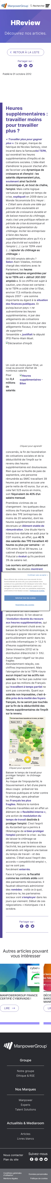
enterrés (24, 869)
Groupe (25, 1060)
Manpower (25, 1100)
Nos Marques (25, 1089)
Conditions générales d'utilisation (12, 1174)
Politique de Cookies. (37, 591)
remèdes (16, 889)
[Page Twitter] (46, 1159)
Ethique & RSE (25, 1075)
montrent (37, 569)
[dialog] (25, 591)
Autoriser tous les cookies (25, 598)
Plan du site (10, 1159)
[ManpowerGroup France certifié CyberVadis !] (19, 979)
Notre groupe (25, 1071)
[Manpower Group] (15, 5)
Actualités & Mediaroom (25, 1123)
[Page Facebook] (31, 1159)
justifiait (27, 334)
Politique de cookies (39, 1178)
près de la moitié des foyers (28, 698)
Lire (7, 1008)
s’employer (29, 897)
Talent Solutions (25, 1109)
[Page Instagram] (36, 1159)
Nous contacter (13, 1155)
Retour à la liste (26, 52)
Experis (25, 1104)
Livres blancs (25, 1138)
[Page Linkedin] (41, 1159)
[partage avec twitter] (31, 65)
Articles (25, 1134)
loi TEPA (41, 150)
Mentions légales (10, 1178)
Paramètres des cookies (25, 605)
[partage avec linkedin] (25, 65)
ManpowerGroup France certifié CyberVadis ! (19, 997)
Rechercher (39, 6)
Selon (9, 261)
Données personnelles (38, 1174)
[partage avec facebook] (20, 65)
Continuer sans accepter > (38, 575)
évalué (22, 556)
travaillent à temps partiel (26, 686)
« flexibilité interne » (33, 811)
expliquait (19, 196)
